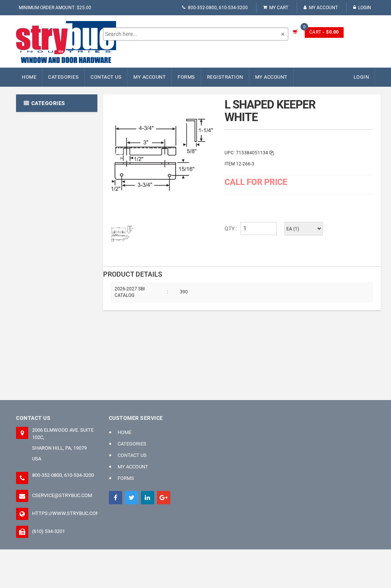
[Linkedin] (147, 497)
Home (29, 77)
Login (364, 7)
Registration (225, 77)
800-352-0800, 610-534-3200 (218, 7)
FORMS (186, 77)
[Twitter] (131, 497)
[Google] (163, 497)
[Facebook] (115, 497)
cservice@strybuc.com (62, 495)
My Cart (278, 7)
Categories (63, 77)
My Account (323, 7)
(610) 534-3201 (48, 531)
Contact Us (105, 77)
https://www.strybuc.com (64, 513)
